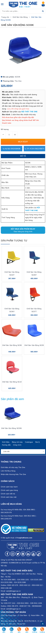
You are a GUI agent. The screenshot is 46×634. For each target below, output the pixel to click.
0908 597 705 (25, 606)
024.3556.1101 (23, 580)
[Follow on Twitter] (17, 553)
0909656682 (37, 606)
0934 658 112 (37, 585)
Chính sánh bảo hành (9, 487)
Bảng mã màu (17, 442)
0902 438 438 (6, 588)
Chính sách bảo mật (9, 497)
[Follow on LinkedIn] (28, 553)
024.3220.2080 (20, 582)
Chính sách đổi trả (8, 494)
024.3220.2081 (7, 582)
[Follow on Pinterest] (23, 553)
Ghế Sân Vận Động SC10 (12, 382)
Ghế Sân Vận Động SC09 (34, 345)
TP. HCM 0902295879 (35, 149)
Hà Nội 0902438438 (12, 149)
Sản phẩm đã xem (12, 399)
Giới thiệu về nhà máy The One (13, 467)
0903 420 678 (12, 585)
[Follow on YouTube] (33, 553)
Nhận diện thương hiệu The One (13, 474)
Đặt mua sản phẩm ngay (23, 230)
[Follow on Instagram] (12, 553)
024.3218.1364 (36, 580)
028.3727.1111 (9, 603)
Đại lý (37, 442)
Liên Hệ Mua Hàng (8, 471)
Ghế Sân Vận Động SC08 (12, 345)
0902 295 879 (12, 606)
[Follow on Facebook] (7, 553)
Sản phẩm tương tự (14, 240)
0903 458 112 (25, 585)
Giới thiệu (6, 442)
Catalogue (29, 442)
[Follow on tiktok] (38, 553)
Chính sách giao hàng (9, 490)
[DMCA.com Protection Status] (36, 530)
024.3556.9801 (10, 580)
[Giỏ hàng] (43, 6)
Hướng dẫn (6, 445)
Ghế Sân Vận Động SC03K (11, 428)
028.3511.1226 (36, 603)
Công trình (17, 445)
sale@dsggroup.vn (13, 591)
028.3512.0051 (23, 603)
